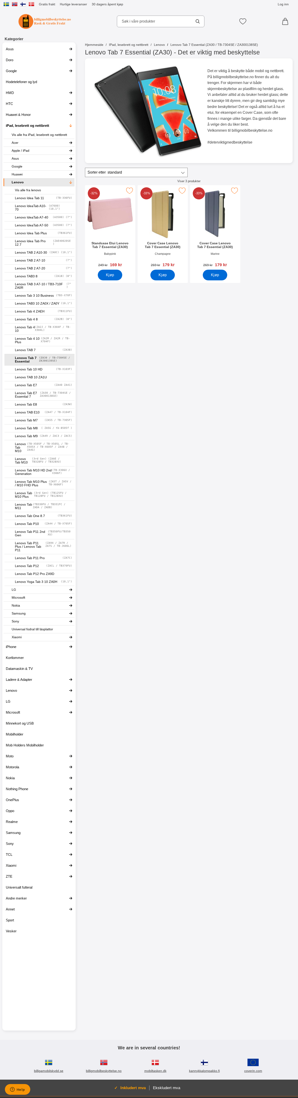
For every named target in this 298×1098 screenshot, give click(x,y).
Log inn (283, 4)
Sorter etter (105, 172)
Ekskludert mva (166, 1087)
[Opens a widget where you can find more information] (17, 1090)
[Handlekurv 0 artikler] (286, 21)
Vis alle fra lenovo (28, 190)
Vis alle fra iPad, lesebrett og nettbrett (39, 135)
